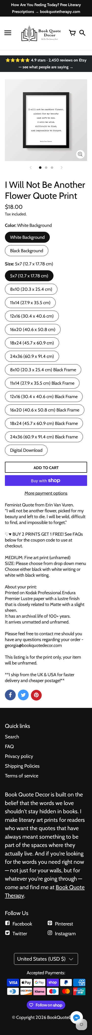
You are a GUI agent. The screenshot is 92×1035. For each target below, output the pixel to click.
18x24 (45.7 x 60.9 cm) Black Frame (44, 423)
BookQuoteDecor (63, 1017)
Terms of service (21, 776)
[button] (76, 1018)
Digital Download (26, 450)
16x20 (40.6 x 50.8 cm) (32, 329)
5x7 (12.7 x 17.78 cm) (29, 276)
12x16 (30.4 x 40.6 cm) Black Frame (44, 396)
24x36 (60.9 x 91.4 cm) (32, 356)
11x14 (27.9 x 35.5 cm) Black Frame (42, 383)
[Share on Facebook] (10, 695)
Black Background (26, 250)
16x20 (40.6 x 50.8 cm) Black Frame (44, 410)
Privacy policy (19, 756)
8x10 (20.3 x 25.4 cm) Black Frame (43, 369)
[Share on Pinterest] (36, 695)
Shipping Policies (22, 766)
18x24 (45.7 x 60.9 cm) (32, 343)
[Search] (82, 33)
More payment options (46, 493)
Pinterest (64, 924)
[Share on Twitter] (23, 695)
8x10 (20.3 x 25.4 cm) (31, 289)
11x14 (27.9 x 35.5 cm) (30, 302)
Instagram (65, 933)
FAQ (9, 746)
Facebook (22, 924)
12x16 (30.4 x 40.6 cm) (32, 316)
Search (12, 737)
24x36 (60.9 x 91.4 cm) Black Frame (44, 437)
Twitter (20, 933)
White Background (27, 237)
